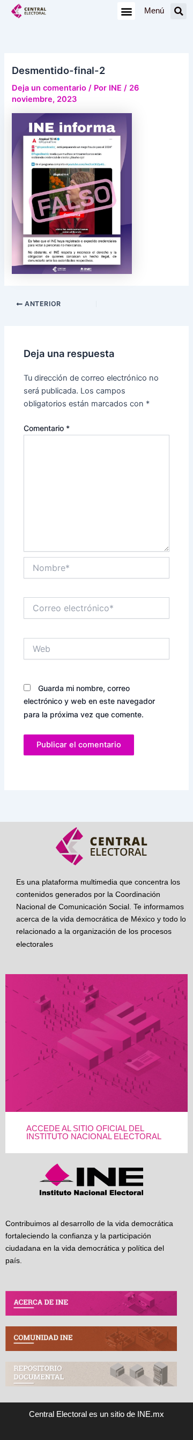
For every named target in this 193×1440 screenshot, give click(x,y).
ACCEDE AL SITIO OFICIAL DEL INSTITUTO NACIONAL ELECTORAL (93, 1132)
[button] (126, 11)
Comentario (47, 428)
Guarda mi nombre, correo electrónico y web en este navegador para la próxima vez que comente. (89, 701)
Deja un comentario (49, 88)
